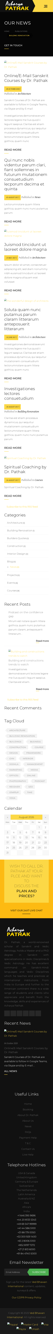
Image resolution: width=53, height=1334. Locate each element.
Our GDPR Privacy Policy (26, 1297)
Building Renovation (28, 411)
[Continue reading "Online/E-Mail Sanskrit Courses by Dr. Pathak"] (26, 1033)
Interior (28, 758)
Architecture (24, 93)
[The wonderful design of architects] (26, 301)
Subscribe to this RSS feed (22, 506)
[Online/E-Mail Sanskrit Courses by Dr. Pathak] (26, 65)
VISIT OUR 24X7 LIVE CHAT (26, 910)
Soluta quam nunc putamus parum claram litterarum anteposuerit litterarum (22, 319)
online (31, 775)
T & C (28, 1143)
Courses (39, 480)
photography (17, 781)
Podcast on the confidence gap (25, 614)
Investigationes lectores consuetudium (19, 393)
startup (14, 792)
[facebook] (7, 1013)
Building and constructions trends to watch (26, 662)
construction (17, 747)
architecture (17, 730)
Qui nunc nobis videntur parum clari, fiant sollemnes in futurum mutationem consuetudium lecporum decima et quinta (25, 174)
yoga (12, 798)
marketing (15, 770)
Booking (28, 1109)
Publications (21, 31)
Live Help (27, 1154)
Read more (13, 149)
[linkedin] (19, 1013)
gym (11, 758)
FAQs (28, 1132)
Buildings (15, 741)
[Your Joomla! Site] (17, 6)
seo (30, 786)
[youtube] (38, 1013)
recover (14, 786)
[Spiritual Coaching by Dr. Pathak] (26, 458)
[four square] (26, 1013)
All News (10, 1071)
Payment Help (28, 1137)
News (37, 197)
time (29, 792)
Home (6, 31)
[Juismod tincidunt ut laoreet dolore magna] (26, 233)
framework (33, 753)
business (35, 741)
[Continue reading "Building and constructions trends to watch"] (28, 653)
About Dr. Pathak (28, 1115)
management (35, 764)
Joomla (13, 764)
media (34, 770)
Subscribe (39, 1272)
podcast (40, 781)
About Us (27, 1120)
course (39, 747)
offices (13, 775)
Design (13, 753)
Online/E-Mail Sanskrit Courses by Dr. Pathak (26, 78)
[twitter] (13, 1013)
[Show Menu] (46, 6)
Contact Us (27, 1149)
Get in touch (13, 45)
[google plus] (32, 1013)
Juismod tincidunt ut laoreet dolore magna (25, 247)
